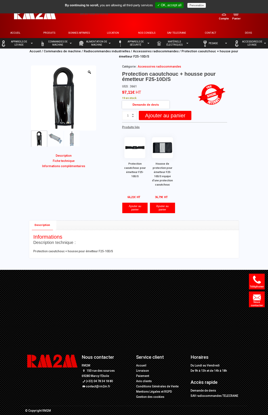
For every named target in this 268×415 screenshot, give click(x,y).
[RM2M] (35, 13)
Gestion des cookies (150, 396)
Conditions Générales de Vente (157, 386)
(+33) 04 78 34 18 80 (99, 381)
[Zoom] (89, 72)
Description (64, 155)
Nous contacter (257, 304)
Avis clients (144, 381)
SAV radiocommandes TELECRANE (214, 395)
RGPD (168, 391)
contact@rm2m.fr (98, 386)
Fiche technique (64, 161)
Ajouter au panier (165, 115)
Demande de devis (146, 104)
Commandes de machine (62, 51)
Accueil (35, 51)
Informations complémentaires (63, 166)
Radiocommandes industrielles (107, 51)
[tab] (42, 225)
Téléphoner (257, 286)
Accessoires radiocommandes (156, 51)
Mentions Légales (148, 391)
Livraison (142, 370)
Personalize (196, 5)
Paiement (142, 376)
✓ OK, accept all (169, 5)
